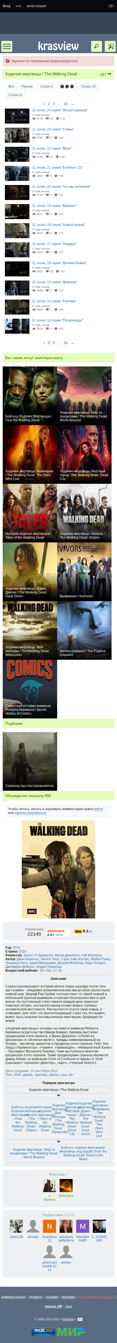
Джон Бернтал (28, 959)
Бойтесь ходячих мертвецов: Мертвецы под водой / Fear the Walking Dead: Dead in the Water (83, 1153)
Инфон (68, 1319)
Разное (27, 86)
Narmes (50, 1198)
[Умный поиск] (110, 46)
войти (98, 809)
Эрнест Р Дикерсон (38, 955)
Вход (6, 6)
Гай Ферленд (91, 955)
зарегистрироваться (30, 813)
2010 (16, 948)
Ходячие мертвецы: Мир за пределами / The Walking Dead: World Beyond (34, 1153)
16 (65, 104)
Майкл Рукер (100, 959)
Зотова (32, 1237)
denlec (66, 1262)
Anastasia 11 (49, 1239)
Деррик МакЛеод (70, 963)
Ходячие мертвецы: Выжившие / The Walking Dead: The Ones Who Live (101, 1119)
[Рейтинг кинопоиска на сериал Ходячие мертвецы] (58, 929)
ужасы (54, 1075)
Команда (58, 1174)
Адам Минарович (42, 963)
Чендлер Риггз (16, 963)
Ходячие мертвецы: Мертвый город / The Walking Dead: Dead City (73, 1119)
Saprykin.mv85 (83, 1239)
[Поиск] (96, 46)
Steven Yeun (50, 959)
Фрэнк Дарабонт (67, 955)
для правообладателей (96, 1297)
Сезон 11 (15, 95)
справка (52, 1297)
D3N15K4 (66, 1196)
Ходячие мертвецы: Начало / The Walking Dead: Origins (33, 1118)
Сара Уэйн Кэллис (75, 959)
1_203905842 (99, 1239)
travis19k (16, 1237)
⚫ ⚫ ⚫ (67, 86)
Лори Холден (95, 963)
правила (35, 1297)
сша (63, 1075)
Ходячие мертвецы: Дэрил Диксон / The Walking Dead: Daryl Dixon (87, 1119)
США (22, 951)
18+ (111, 6)
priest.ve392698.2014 (49, 1266)
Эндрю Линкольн (49, 967)
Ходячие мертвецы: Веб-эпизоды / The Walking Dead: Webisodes (60, 1118)
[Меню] (6, 46)
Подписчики (58, 1215)
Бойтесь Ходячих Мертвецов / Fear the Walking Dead (19, 1118)
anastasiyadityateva (66, 1239)
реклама (68, 1297)
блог (69, 1306)
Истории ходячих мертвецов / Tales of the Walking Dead (46, 1118)
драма (28, 1075)
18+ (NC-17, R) (50, 970)
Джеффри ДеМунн (19, 967)
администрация (13, 1297)
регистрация (37, 6)
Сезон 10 (88, 86)
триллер (40, 1075)
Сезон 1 (46, 86)
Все (11, 86)
